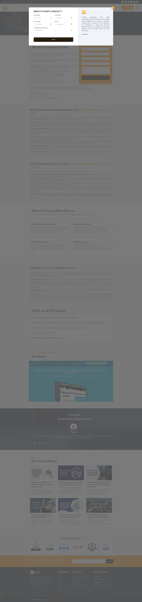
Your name (37, 15)
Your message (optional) (41, 27)
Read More (85, 34)
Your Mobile (37, 21)
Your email (58, 15)
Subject (57, 21)
